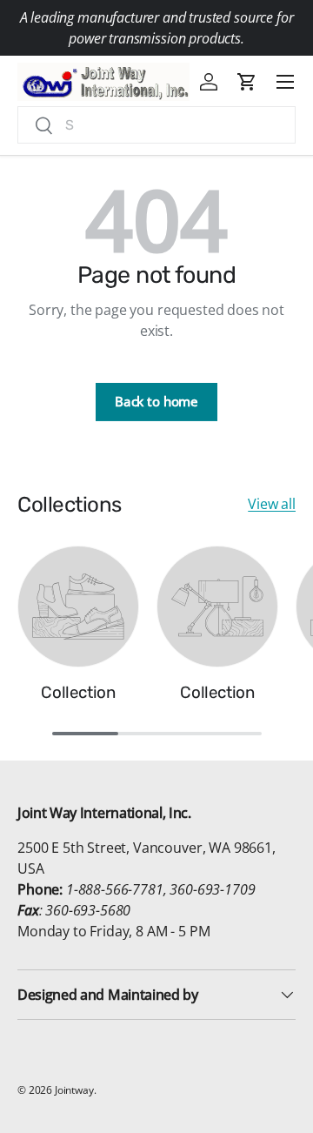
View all (272, 503)
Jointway (74, 1090)
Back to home (156, 401)
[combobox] (156, 125)
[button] (247, 82)
